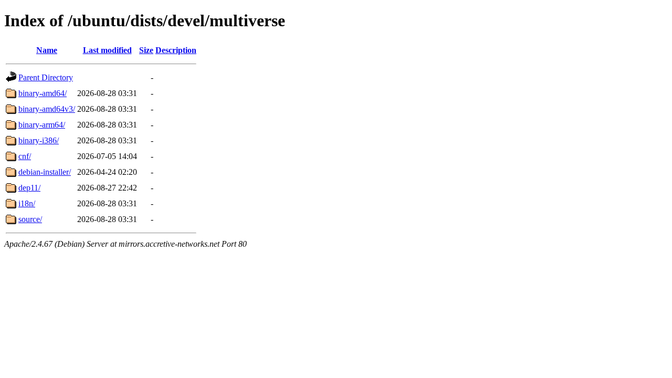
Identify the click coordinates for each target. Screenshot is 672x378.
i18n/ (26, 203)
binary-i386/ (38, 140)
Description (175, 50)
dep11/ (29, 187)
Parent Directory (45, 77)
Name (46, 50)
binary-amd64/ (42, 93)
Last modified (107, 50)
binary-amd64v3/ (46, 108)
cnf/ (24, 156)
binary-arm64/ (41, 124)
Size (146, 50)
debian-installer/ (44, 171)
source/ (30, 219)
